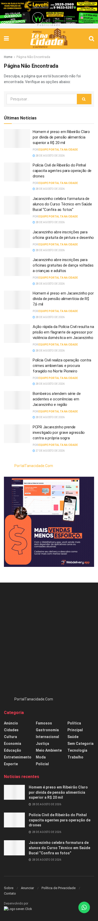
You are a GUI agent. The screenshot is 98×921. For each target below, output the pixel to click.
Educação (12, 750)
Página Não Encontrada (33, 57)
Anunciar (27, 888)
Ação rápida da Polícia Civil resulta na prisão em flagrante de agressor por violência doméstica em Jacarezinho (63, 332)
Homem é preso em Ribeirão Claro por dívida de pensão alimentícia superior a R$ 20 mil (61, 137)
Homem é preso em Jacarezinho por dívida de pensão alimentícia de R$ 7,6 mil (63, 299)
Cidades (11, 730)
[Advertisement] (49, 642)
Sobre (8, 888)
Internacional (47, 737)
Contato (10, 893)
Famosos (44, 723)
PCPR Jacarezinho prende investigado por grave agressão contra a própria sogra (59, 432)
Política (74, 723)
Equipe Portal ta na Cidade (58, 149)
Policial (42, 764)
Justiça (42, 743)
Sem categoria (80, 743)
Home (8, 57)
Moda (41, 757)
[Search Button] (91, 38)
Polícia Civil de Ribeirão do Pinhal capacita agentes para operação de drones (62, 171)
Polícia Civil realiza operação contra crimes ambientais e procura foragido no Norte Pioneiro (62, 365)
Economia (12, 743)
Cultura (10, 737)
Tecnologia (77, 750)
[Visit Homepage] (48, 38)
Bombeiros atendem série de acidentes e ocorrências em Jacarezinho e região (56, 399)
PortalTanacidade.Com (33, 466)
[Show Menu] (6, 38)
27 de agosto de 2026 (50, 450)
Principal (75, 730)
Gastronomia (47, 730)
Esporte (11, 764)
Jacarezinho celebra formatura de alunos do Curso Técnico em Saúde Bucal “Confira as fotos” (62, 204)
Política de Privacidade (59, 888)
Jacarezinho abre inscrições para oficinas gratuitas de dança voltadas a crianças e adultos (63, 265)
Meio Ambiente (49, 750)
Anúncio (11, 723)
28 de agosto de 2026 (50, 155)
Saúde (72, 737)
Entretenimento (17, 757)
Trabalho (75, 757)
